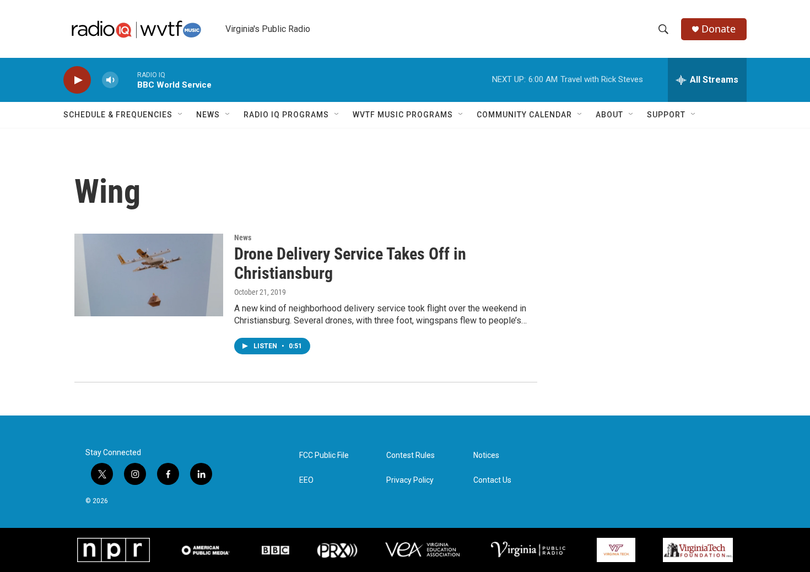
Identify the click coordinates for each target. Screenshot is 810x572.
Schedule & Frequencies (117, 114)
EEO (306, 480)
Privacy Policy (410, 480)
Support (666, 114)
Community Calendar (524, 114)
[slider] (127, 79)
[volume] (110, 80)
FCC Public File (324, 455)
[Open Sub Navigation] (180, 114)
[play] (77, 80)
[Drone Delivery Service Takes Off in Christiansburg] (148, 275)
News (208, 114)
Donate (718, 29)
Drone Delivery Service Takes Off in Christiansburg (350, 263)
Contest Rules (410, 455)
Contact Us (492, 480)
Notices (486, 455)
